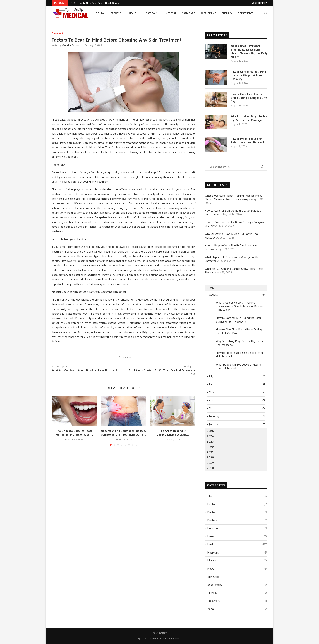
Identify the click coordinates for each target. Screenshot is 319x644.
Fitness (116, 13)
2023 (210, 441)
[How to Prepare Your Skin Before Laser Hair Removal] (216, 144)
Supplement (208, 13)
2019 (210, 463)
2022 (210, 447)
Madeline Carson (70, 45)
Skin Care (188, 13)
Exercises (237, 528)
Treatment (245, 13)
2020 (210, 457)
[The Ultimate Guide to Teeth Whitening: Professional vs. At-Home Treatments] (74, 411)
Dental (100, 13)
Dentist (237, 512)
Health (133, 13)
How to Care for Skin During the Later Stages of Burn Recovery (248, 75)
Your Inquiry (259, 3)
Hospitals (151, 13)
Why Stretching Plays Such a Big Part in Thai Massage (249, 118)
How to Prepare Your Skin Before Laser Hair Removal (247, 140)
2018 (210, 468)
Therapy (227, 13)
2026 (210, 288)
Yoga (237, 608)
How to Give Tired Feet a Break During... (99, 3)
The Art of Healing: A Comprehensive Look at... (173, 433)
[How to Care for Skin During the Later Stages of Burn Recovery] (216, 77)
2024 (210, 436)
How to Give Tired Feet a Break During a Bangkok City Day (249, 97)
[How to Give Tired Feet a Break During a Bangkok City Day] (216, 99)
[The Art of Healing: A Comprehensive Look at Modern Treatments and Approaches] (172, 411)
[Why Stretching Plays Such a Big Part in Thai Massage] (216, 122)
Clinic (237, 496)
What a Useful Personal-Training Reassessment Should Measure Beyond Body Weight (249, 51)
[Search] (265, 13)
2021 (210, 452)
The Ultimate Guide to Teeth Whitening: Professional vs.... (74, 433)
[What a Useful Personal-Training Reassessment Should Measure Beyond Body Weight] (216, 51)
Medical (171, 13)
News (237, 568)
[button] (71, 3)
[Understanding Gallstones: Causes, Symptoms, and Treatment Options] (123, 411)
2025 (210, 431)
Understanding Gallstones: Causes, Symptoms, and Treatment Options (123, 433)
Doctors (237, 520)
